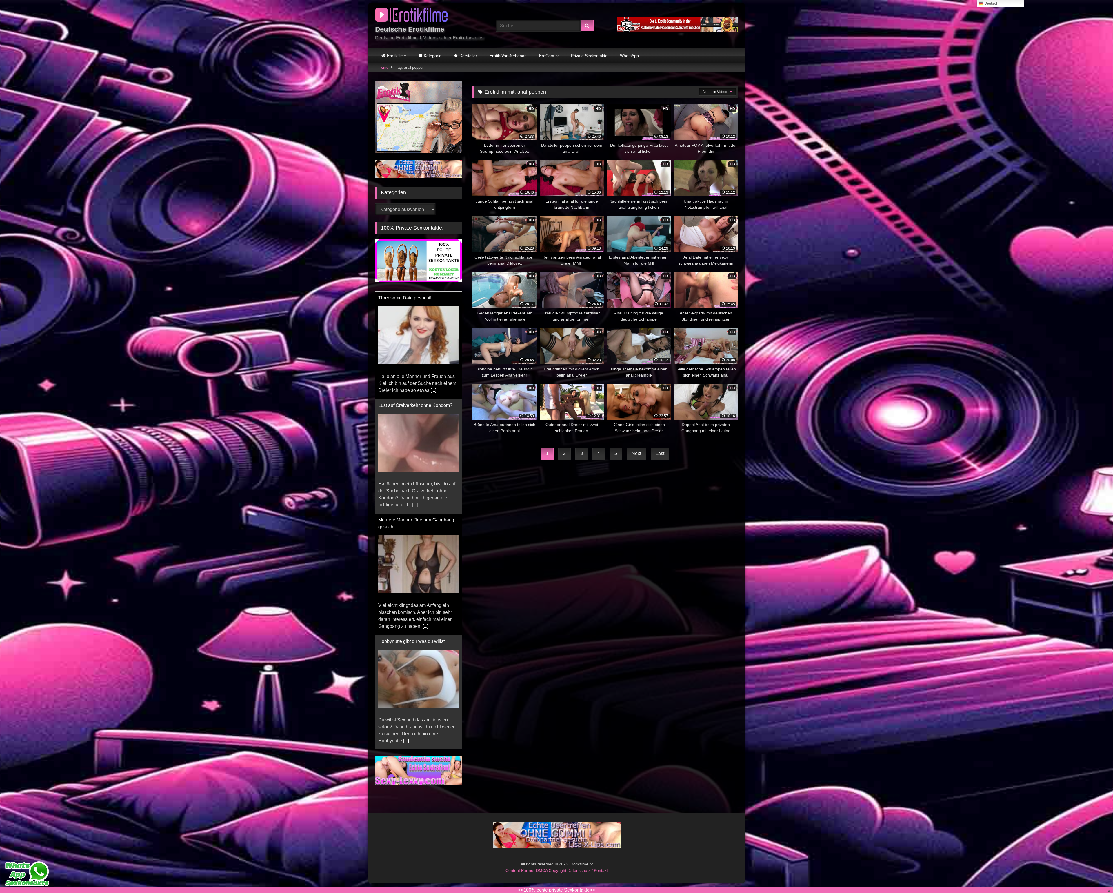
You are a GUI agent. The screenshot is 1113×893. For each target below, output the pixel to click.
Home (383, 67)
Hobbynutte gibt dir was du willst (411, 419)
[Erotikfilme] (411, 16)
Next (636, 453)
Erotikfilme (396, 55)
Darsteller (468, 55)
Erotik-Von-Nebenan (508, 55)
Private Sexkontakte (589, 55)
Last (660, 453)
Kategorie (432, 55)
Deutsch (990, 3)
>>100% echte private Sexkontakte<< (556, 889)
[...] (425, 404)
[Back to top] (1095, 875)
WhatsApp (629, 55)
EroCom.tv (549, 55)
